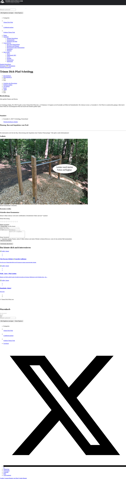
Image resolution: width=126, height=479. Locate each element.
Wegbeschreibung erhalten (10, 122)
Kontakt (9, 58)
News (8, 53)
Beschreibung (7, 75)
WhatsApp (6, 469)
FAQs (8, 57)
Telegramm (6, 470)
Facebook (6, 343)
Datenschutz (10, 60)
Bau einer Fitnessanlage (13, 44)
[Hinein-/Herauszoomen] (6, 313)
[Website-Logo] (13, 8)
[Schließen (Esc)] (0, 313)
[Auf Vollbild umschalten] (4, 313)
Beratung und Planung (13, 46)
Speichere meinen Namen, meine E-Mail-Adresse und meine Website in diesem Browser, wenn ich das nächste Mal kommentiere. (37, 239)
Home (5, 35)
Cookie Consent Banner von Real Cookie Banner (13, 478)
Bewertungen (7, 77)
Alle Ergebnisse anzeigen (7, 13)
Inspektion (10, 49)
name (1, 228)
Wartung (9, 50)
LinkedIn (5, 472)
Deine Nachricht (4, 237)
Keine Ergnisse (19, 13)
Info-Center (6, 52)
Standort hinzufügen (12, 38)
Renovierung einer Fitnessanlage (16, 47)
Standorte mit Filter (12, 41)
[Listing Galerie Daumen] (44, 204)
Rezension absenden (6, 240)
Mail (4, 473)
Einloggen (3, 66)
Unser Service (7, 43)
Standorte (6, 37)
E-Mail (2, 230)
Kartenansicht (10, 40)
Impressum (10, 61)
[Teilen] (2, 313)
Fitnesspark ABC (11, 55)
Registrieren (12, 66)
